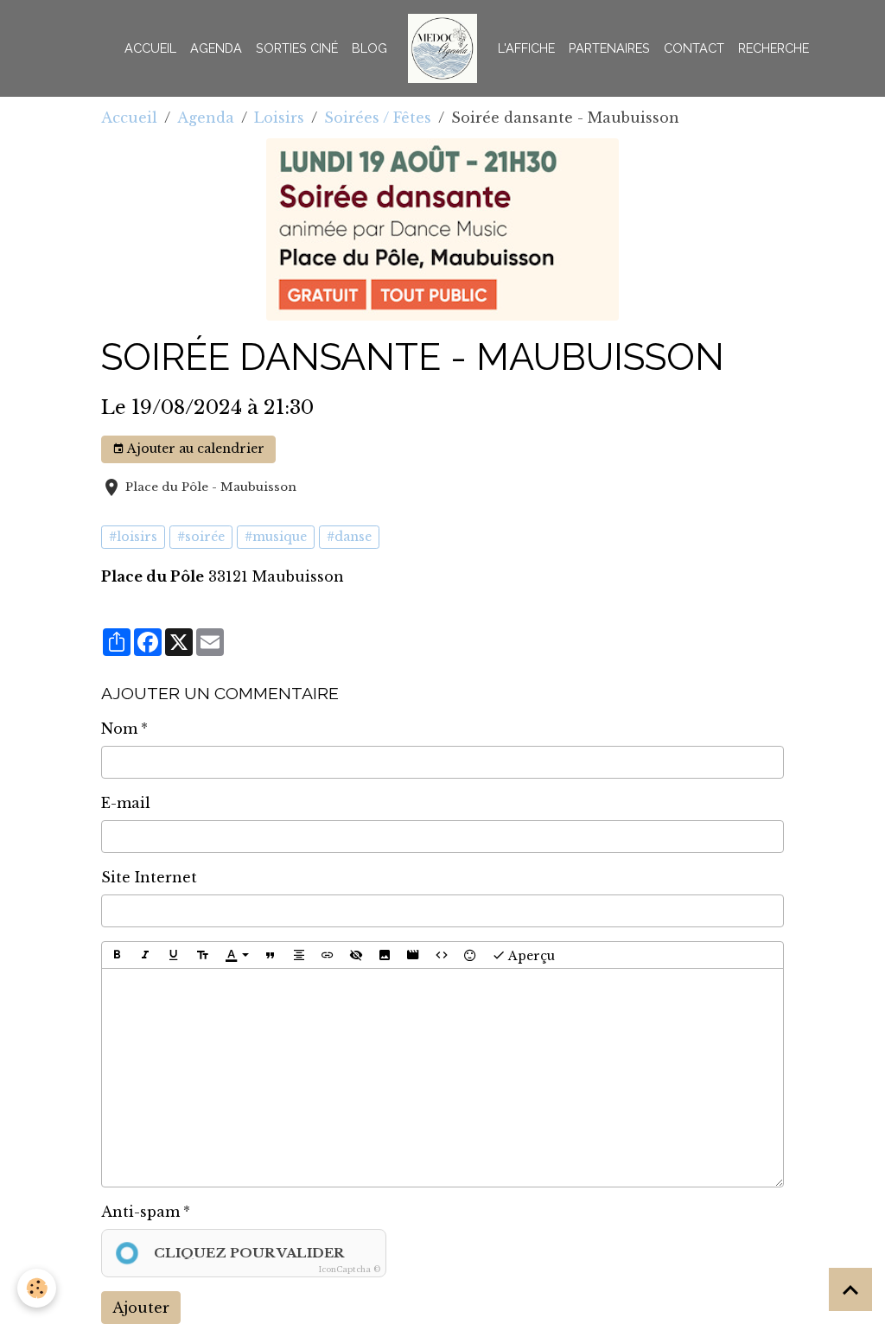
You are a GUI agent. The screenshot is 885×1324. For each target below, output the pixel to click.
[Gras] (116, 955)
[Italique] (145, 955)
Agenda (216, 48)
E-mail (125, 803)
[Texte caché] (356, 955)
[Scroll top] (850, 1289)
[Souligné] (173, 955)
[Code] (441, 955)
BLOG (369, 48)
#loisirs (133, 536)
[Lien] (327, 955)
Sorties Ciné (297, 48)
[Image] (384, 955)
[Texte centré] (299, 955)
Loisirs (279, 117)
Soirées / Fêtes (377, 117)
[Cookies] (36, 1288)
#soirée (201, 536)
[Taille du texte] (202, 955)
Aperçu (530, 955)
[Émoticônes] (470, 955)
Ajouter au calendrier (194, 448)
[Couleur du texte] (237, 955)
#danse (349, 536)
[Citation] (270, 955)
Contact (694, 48)
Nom (119, 728)
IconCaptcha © (349, 1269)
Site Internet (149, 877)
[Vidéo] (413, 955)
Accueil (150, 48)
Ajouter (140, 1307)
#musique (276, 536)
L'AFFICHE (526, 48)
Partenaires (609, 48)
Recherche (773, 48)
